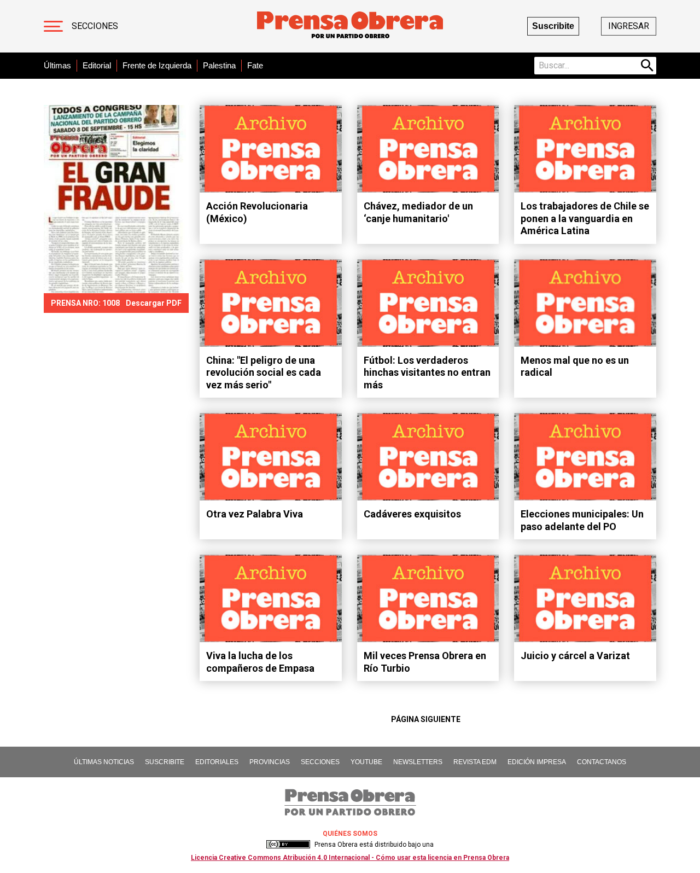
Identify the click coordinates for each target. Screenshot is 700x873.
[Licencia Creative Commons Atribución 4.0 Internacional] (288, 844)
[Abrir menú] (53, 26)
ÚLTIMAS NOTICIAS (104, 762)
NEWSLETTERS (417, 762)
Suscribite (553, 26)
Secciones (95, 26)
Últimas (57, 65)
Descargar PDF (154, 303)
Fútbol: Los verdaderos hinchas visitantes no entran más (427, 372)
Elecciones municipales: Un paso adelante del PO (582, 520)
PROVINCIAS (269, 762)
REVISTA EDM (475, 762)
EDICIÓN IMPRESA (537, 762)
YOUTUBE (366, 762)
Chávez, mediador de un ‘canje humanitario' (418, 212)
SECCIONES (320, 762)
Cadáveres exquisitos (412, 514)
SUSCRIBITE (164, 762)
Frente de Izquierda (156, 65)
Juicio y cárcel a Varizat (575, 655)
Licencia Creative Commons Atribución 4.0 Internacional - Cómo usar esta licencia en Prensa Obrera (350, 858)
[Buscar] (647, 65)
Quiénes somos (350, 833)
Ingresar (628, 26)
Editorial (97, 65)
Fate (255, 65)
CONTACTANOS (601, 762)
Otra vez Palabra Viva (254, 514)
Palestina (219, 65)
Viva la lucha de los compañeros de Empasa (260, 662)
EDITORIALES (216, 762)
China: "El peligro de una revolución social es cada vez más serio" (263, 372)
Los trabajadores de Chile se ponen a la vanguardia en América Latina (585, 218)
